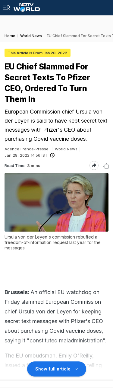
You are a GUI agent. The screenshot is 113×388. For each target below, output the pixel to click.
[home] (27, 6)
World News (66, 148)
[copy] (105, 165)
